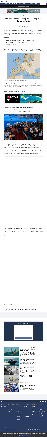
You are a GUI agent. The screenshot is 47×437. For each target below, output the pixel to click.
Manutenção (18, 409)
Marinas (17, 411)
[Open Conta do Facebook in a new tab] (19, 26)
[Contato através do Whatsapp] (40, 401)
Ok (19, 435)
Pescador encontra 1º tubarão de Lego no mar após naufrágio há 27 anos (17, 42)
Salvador (33, 414)
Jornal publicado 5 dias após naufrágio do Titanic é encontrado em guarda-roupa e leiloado (20, 40)
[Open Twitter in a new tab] (21, 26)
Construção (18, 406)
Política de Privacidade (24, 435)
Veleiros (2, 411)
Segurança (10, 411)
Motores (9, 408)
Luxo (25, 411)
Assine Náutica (43, 3)
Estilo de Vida (24, 3)
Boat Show (30, 3)
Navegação (10, 409)
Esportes (25, 408)
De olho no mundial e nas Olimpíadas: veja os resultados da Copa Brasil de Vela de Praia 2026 (28, 349)
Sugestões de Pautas (41, 416)
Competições (22, 382)
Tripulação (18, 419)
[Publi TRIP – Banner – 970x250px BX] (23, 98)
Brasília (33, 413)
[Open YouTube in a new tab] (24, 26)
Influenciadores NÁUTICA (42, 412)
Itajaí (32, 409)
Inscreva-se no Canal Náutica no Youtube (12, 44)
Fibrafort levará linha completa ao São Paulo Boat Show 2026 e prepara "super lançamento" (28, 385)
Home (22, 15)
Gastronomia (26, 409)
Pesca (28, 414)
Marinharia (18, 413)
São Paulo (33, 406)
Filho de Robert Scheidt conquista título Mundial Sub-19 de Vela (27, 376)
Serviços (11, 3)
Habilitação (18, 408)
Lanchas (4, 408)
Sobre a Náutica (41, 405)
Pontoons (2, 409)
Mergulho (25, 413)
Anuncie (40, 413)
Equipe (40, 409)
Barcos (6, 3)
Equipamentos (17, 3)
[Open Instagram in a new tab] (22, 26)
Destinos (25, 406)
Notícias (35, 3)
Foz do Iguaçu (34, 411)
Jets (1, 408)
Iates (1, 406)
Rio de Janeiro (34, 408)
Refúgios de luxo (26, 416)
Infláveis (4, 406)
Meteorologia (18, 414)
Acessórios (10, 406)
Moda (25, 414)
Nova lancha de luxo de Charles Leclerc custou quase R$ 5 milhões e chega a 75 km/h (27, 359)
